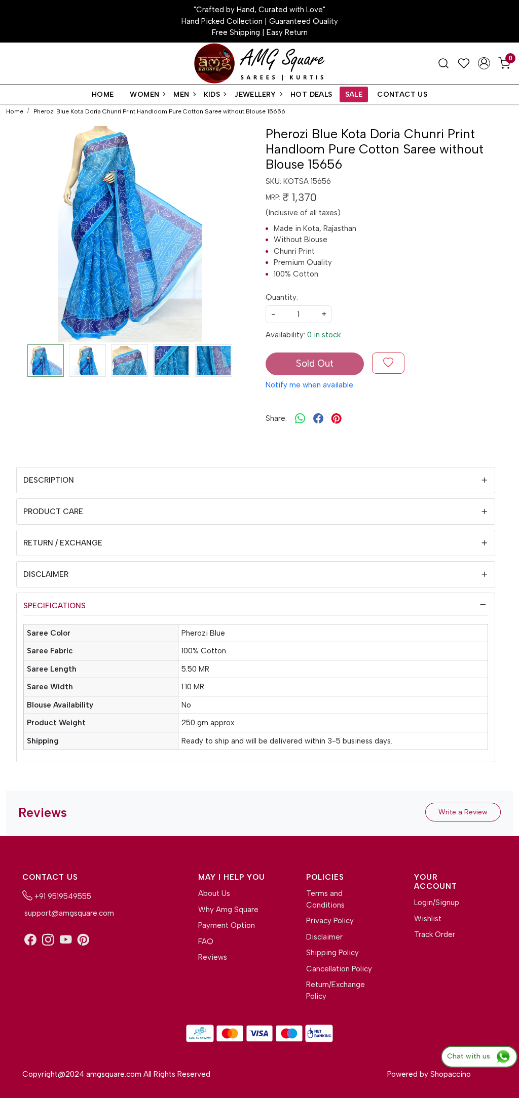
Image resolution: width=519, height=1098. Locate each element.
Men (181, 94)
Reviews (212, 957)
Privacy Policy (330, 920)
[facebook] (318, 418)
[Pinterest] (83, 940)
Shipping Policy (332, 952)
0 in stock (324, 334)
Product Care (53, 511)
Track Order (434, 934)
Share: (276, 418)
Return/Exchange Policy (335, 990)
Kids (212, 94)
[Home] (259, 63)
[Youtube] (65, 940)
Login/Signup (436, 902)
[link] (443, 63)
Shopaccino (450, 1074)
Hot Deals (311, 94)
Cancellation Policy (339, 968)
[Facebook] (30, 940)
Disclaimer (45, 574)
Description (48, 480)
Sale (354, 94)
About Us (214, 893)
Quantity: (282, 297)
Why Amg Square (228, 909)
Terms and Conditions (325, 899)
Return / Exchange (62, 542)
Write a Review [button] (463, 812)
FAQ (205, 941)
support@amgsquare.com (68, 913)
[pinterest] (336, 418)
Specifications (54, 605)
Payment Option (226, 925)
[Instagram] (48, 940)
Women (144, 94)
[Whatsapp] (300, 418)
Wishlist (427, 918)
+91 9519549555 (61, 896)
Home (103, 94)
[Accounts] (484, 63)
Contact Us (402, 94)
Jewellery (255, 94)
